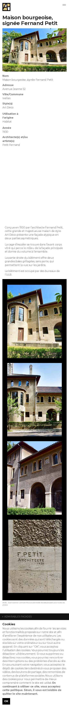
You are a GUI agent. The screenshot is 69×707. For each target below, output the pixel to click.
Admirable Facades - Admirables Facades (6, 7)
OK (6, 701)
